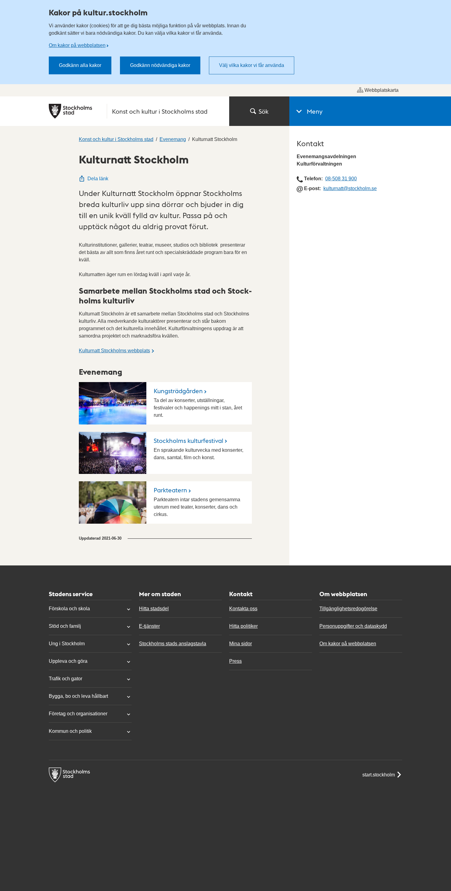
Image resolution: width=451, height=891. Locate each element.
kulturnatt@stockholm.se (350, 188)
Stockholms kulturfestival (188, 440)
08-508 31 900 (341, 178)
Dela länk (97, 178)
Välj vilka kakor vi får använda (251, 65)
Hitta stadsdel (154, 608)
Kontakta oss (243, 608)
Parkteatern (170, 490)
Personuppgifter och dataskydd (353, 626)
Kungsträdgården (178, 391)
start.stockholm (378, 774)
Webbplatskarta (381, 90)
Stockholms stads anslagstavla (172, 643)
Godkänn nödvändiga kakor (160, 65)
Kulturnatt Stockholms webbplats (114, 350)
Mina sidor (240, 643)
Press (235, 661)
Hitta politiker (243, 626)
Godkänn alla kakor (80, 65)
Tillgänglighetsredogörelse (348, 608)
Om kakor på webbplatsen (77, 45)
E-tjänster (149, 626)
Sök (263, 111)
